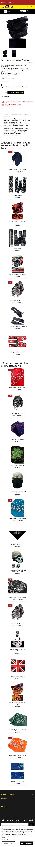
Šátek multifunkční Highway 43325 (18, 274)
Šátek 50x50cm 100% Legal (17, 465)
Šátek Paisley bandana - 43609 (17, 518)
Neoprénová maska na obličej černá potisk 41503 (17, 570)
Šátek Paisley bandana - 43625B (17, 730)
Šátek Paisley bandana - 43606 (17, 387)
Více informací (5, 839)
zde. (6, 837)
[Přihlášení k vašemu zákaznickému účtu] (27, 7)
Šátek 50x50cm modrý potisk (17, 439)
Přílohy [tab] (27, 115)
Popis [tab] (6, 115)
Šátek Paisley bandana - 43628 (17, 755)
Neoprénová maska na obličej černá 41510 (17, 491)
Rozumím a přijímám (26, 843)
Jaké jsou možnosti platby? (12, 104)
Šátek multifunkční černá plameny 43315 (17, 703)
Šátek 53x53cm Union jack (17, 676)
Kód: (29, 62)
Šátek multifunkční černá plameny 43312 (17, 222)
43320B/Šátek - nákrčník (17, 781)
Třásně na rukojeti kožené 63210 (17, 326)
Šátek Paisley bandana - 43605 (17, 597)
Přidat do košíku (16, 92)
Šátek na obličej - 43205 (17, 544)
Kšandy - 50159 (17, 195)
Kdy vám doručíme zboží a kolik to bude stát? (18, 102)
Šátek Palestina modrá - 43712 (17, 169)
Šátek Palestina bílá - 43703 (17, 300)
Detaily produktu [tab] (16, 115)
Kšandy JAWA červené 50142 (17, 352)
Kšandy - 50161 (17, 248)
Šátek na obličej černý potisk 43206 (17, 650)
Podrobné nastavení (8, 843)
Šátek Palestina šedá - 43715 (17, 413)
